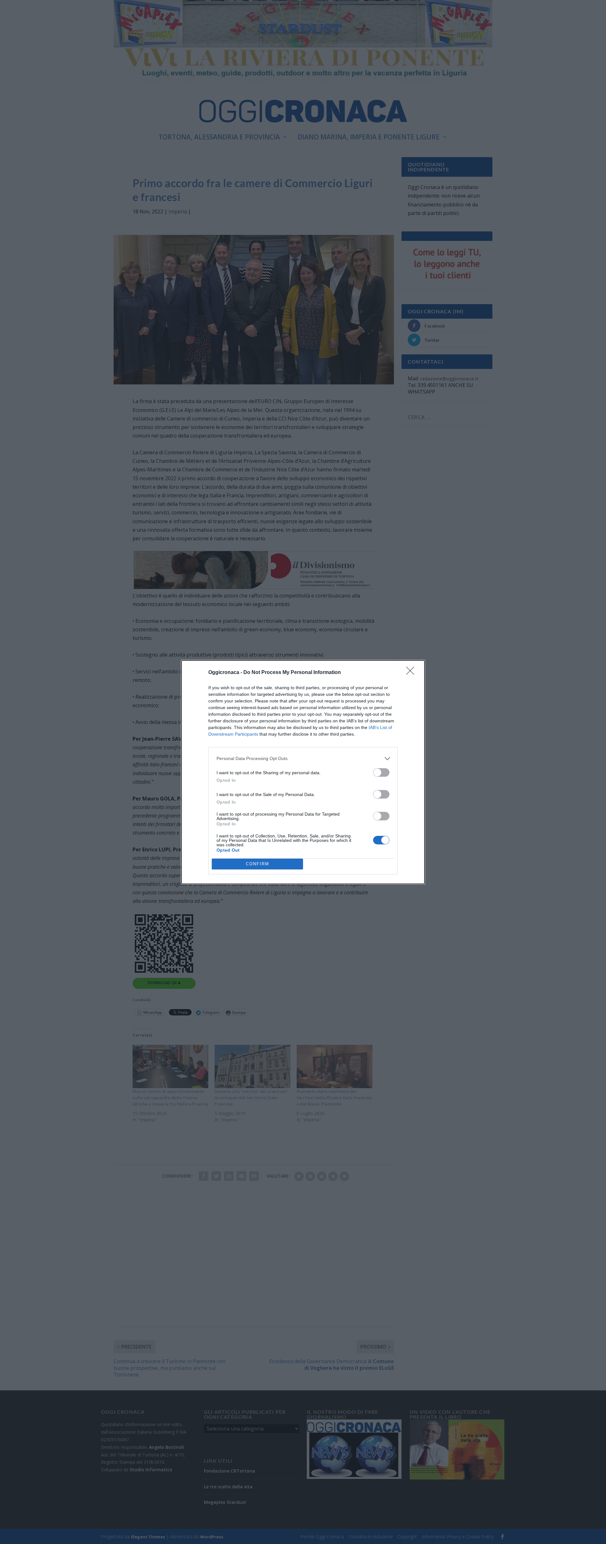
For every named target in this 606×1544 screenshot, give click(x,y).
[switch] (381, 772)
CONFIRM (257, 863)
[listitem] (303, 758)
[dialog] (303, 772)
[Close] (412, 673)
